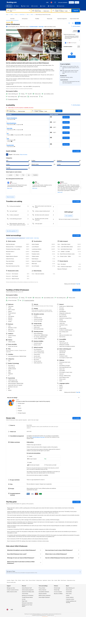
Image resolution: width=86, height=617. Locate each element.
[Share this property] (72, 23)
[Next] (79, 40)
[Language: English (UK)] (51, 2)
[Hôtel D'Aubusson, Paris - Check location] (6, 26)
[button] (72, 55)
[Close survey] (79, 397)
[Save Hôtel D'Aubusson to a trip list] (69, 23)
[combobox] (18, 11)
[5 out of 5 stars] (8, 22)
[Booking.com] (12, 2)
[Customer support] (55, 2)
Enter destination (13, 9)
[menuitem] (9, 6)
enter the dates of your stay (38, 437)
